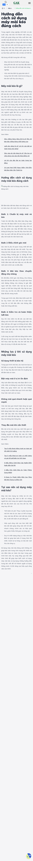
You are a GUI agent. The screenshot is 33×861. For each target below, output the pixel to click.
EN (7, 4)
